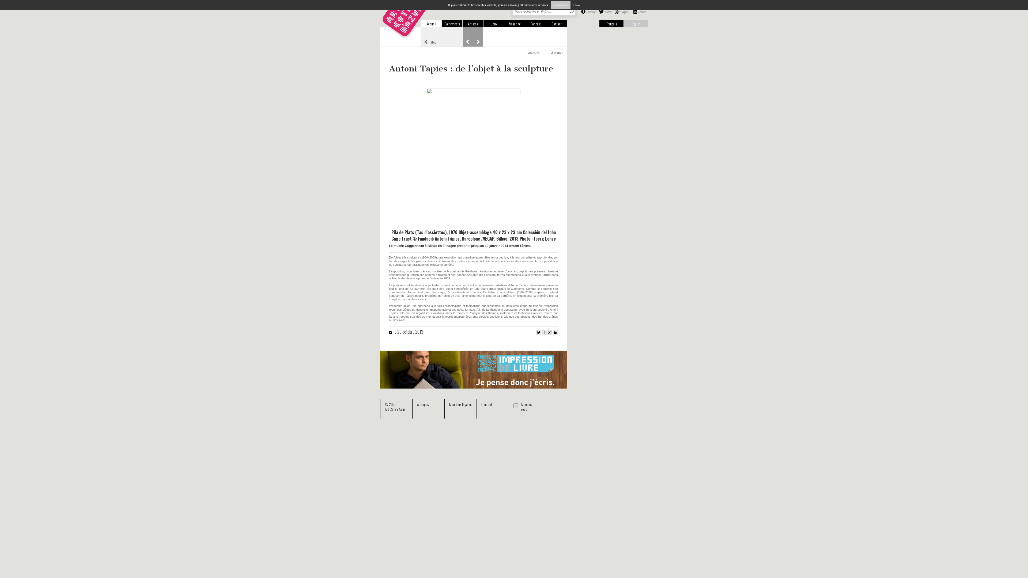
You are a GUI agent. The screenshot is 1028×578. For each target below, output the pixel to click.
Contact (556, 23)
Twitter (607, 12)
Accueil (431, 23)
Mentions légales (460, 404)
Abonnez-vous (527, 406)
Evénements (452, 23)
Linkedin (642, 12)
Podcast (536, 23)
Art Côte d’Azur (395, 409)
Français (611, 23)
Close (576, 5)
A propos (423, 404)
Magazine (515, 23)
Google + (625, 12)
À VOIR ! (557, 53)
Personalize (560, 5)
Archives (534, 53)
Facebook (590, 12)
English (636, 23)
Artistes (473, 23)
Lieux (493, 23)
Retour (430, 41)
